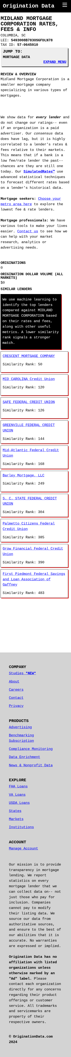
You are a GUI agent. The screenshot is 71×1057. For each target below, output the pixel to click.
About (14, 682)
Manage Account (23, 849)
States (15, 811)
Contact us (27, 231)
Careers (16, 690)
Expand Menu (54, 62)
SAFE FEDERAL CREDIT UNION (29, 402)
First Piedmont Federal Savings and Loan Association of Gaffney (34, 579)
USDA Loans (19, 803)
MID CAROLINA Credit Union (29, 379)
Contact (16, 698)
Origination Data (28, 6)
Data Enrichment (24, 757)
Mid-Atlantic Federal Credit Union (31, 453)
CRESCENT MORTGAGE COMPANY (29, 356)
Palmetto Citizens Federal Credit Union (29, 526)
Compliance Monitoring (31, 749)
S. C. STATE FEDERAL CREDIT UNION (30, 501)
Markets (16, 819)
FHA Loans (18, 786)
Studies (22, 673)
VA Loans (17, 795)
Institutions (21, 827)
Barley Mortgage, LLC (23, 475)
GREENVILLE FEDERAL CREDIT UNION (29, 428)
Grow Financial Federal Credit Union (33, 551)
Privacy (16, 706)
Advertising (20, 727)
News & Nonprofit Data (31, 765)
